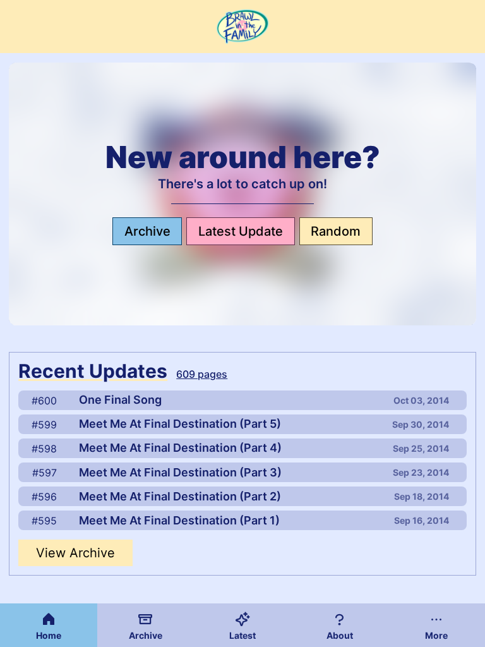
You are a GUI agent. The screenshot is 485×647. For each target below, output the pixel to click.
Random (336, 231)
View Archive (75, 552)
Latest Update (240, 231)
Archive (147, 231)
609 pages (201, 374)
